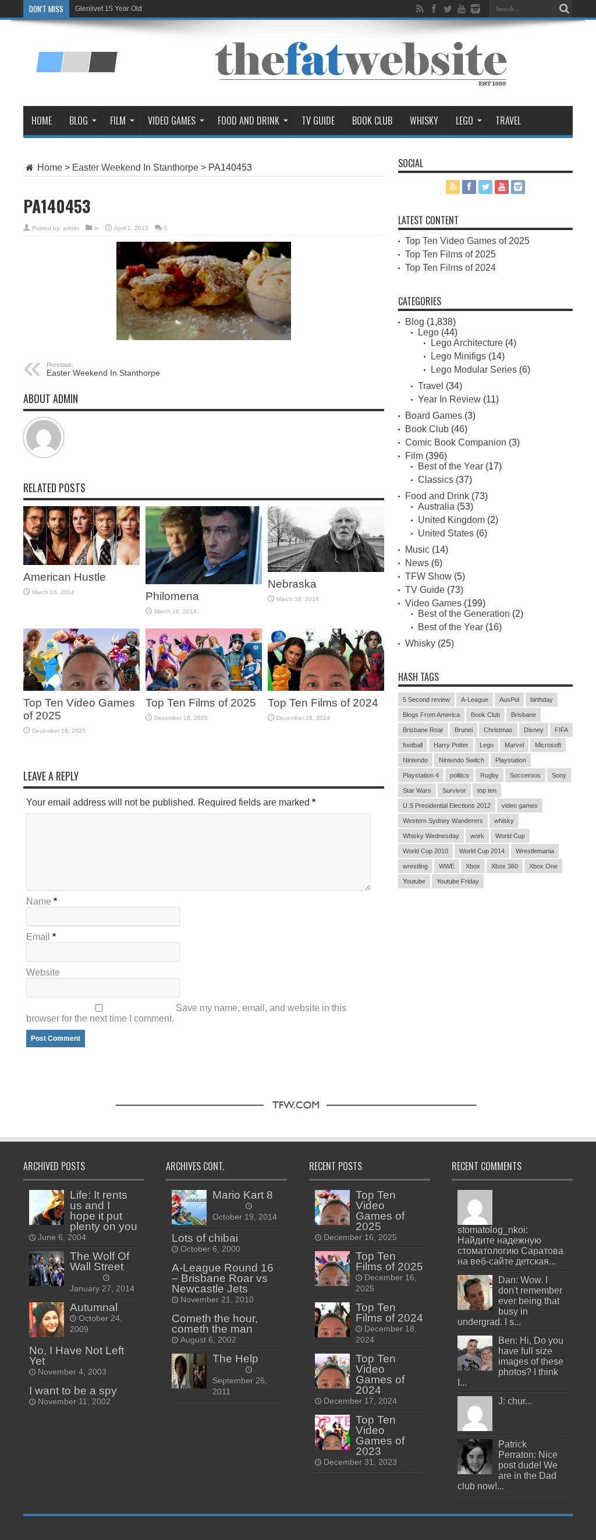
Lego (464, 121)
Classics (435, 480)
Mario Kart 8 (242, 1195)
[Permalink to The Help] (189, 1371)
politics (459, 775)
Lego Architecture (467, 343)
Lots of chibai (205, 1238)
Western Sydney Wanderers (443, 820)
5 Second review (426, 699)
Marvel (514, 744)
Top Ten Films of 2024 (323, 703)
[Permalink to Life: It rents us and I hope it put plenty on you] (46, 1207)
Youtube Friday (458, 881)
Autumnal (94, 1307)
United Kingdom (451, 520)
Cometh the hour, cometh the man (215, 1323)
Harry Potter (451, 744)
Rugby (489, 775)
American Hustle (64, 577)
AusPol (509, 699)
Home (41, 121)
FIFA (561, 729)
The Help (235, 1358)
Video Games (172, 121)
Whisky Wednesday (431, 835)
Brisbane (523, 714)
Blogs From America (431, 714)
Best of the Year (450, 466)
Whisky (424, 121)
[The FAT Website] (76, 55)
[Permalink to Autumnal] (46, 1319)
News (417, 563)
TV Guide (318, 121)
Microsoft (548, 744)
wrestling (415, 866)
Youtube (414, 881)
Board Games (433, 416)
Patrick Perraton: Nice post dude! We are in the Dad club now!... (507, 1465)
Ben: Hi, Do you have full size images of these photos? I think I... (510, 1361)
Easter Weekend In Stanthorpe (135, 167)
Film (118, 121)
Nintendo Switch (461, 760)
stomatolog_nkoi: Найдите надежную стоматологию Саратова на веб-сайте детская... (510, 1245)
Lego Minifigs (458, 356)
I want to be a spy (73, 1390)
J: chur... (515, 1401)
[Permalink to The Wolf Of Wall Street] (46, 1268)
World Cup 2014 (482, 850)
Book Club (372, 121)
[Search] (564, 8)
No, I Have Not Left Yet (76, 1355)
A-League (474, 699)
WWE (447, 866)
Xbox (473, 866)
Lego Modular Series (474, 370)
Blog (78, 121)
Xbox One (543, 866)
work (477, 835)
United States (446, 533)
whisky (504, 820)
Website (43, 972)
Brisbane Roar (423, 729)
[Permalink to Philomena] (204, 545)
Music (417, 549)
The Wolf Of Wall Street (99, 1261)
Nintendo (415, 760)
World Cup (510, 835)
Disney (534, 729)
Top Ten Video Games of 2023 (380, 1435)
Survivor (454, 790)
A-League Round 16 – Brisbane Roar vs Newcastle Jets (223, 1278)
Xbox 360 (504, 866)
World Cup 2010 (425, 850)
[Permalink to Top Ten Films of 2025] (204, 659)
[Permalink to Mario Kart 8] (189, 1207)
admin (71, 228)
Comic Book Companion (455, 442)
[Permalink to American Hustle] (81, 535)
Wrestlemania (535, 850)
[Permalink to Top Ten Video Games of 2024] (332, 1371)
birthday (541, 699)
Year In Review (449, 399)
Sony (559, 775)
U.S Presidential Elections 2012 (447, 805)
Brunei (464, 729)
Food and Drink (248, 121)
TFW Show (428, 576)
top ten (486, 790)
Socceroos (525, 775)
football (413, 744)
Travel (508, 121)
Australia (436, 506)
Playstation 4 (421, 775)
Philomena (172, 596)
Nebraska (292, 584)
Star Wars (417, 790)
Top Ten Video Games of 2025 (467, 241)
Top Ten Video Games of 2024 (380, 1374)
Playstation (510, 760)
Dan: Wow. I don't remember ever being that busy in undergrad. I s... (509, 1301)
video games (520, 805)
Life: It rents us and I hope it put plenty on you (103, 1210)
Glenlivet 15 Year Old (108, 9)
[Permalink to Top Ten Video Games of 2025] (81, 659)
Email (38, 937)
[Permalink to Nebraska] (326, 539)
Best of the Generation (464, 614)
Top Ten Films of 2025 (201, 703)
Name (38, 901)
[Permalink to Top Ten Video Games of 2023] (332, 1432)
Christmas (498, 729)
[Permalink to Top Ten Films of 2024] (326, 659)
